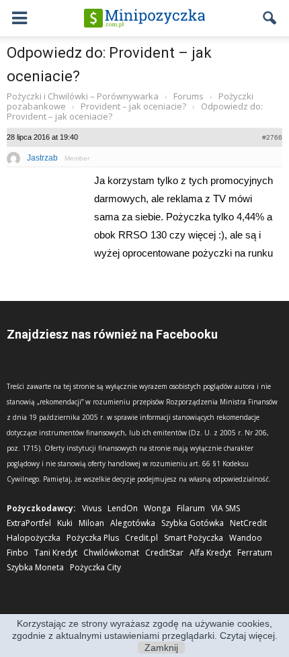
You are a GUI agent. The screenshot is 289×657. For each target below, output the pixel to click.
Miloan (91, 523)
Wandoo (245, 537)
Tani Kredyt (55, 552)
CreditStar (164, 552)
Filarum (191, 508)
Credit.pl (141, 537)
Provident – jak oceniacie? (133, 106)
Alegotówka (132, 523)
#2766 (272, 137)
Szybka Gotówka (192, 523)
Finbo (17, 552)
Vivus (91, 508)
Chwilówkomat (111, 552)
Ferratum (254, 552)
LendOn (123, 508)
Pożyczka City (95, 567)
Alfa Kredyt (210, 552)
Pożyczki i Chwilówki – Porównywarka (83, 96)
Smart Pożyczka (193, 537)
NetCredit (248, 523)
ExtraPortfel (29, 523)
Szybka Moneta (35, 567)
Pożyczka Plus (93, 537)
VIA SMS (225, 508)
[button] (270, 18)
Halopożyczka (33, 537)
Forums (188, 96)
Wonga (157, 508)
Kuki (65, 523)
